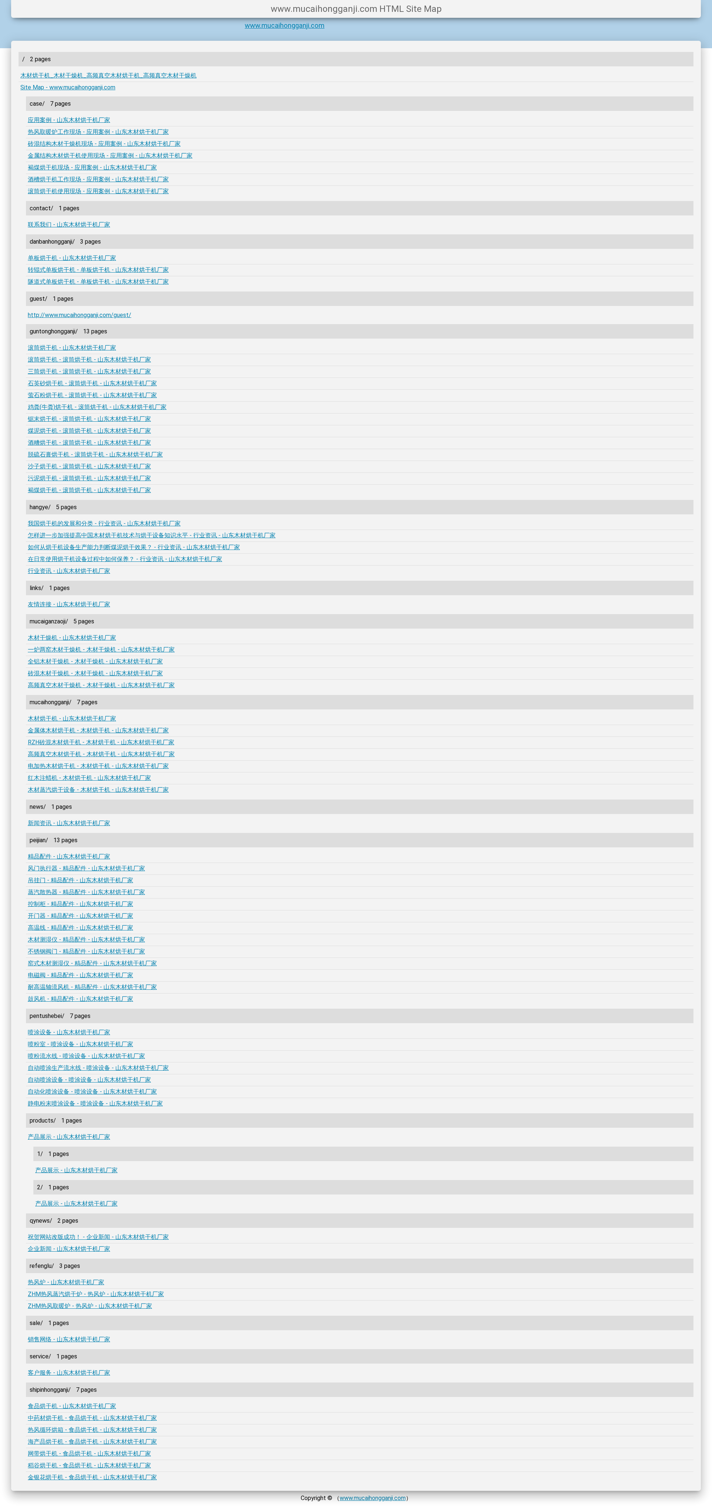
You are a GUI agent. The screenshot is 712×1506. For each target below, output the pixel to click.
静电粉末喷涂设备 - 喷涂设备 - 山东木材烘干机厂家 (95, 1103)
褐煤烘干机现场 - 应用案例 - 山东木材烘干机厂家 (92, 167)
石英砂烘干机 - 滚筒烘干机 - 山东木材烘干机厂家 (92, 383)
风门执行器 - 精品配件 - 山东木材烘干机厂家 (86, 868)
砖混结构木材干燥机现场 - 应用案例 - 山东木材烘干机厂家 (104, 143)
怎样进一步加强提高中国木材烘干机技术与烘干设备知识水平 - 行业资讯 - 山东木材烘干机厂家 (152, 535)
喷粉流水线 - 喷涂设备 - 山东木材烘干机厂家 (86, 1056)
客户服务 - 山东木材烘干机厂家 (69, 1372)
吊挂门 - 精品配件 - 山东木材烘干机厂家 (80, 880)
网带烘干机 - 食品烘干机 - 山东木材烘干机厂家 (89, 1453)
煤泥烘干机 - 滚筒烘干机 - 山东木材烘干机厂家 (89, 430)
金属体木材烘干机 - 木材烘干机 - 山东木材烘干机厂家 (98, 730)
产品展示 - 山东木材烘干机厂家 (69, 1136)
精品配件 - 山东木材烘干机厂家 (69, 856)
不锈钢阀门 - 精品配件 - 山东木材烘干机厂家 (86, 951)
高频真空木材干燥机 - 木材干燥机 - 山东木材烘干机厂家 (101, 685)
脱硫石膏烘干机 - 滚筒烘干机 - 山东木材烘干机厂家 (95, 454)
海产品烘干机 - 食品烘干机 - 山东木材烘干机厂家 (92, 1441)
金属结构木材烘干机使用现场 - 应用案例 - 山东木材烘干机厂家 (110, 155)
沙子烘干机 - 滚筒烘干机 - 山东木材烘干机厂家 (89, 466)
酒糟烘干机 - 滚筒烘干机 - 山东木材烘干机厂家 (89, 442)
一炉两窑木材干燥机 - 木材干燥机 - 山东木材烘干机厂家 (101, 649)
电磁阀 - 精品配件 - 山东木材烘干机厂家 (80, 975)
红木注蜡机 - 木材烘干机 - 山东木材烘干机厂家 (89, 777)
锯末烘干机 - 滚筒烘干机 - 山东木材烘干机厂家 (89, 418)
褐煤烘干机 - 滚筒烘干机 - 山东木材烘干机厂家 (89, 490)
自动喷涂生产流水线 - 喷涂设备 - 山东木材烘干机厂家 (98, 1067)
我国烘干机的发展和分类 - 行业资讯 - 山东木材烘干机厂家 (104, 523)
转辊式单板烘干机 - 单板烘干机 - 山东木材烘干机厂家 (98, 269)
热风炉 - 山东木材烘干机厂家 (66, 1282)
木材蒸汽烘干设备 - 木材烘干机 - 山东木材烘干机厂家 (98, 789)
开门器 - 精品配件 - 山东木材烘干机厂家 (80, 915)
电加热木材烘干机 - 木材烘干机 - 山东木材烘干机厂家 (98, 766)
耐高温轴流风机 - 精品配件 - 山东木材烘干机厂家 (92, 987)
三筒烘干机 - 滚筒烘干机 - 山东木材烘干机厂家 (89, 371)
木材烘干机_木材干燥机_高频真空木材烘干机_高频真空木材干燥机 (108, 75)
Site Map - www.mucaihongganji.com (67, 87)
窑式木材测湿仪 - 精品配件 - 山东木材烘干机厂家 (92, 963)
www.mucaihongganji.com (284, 26)
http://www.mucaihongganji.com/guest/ (79, 315)
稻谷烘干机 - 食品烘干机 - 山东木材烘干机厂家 (89, 1465)
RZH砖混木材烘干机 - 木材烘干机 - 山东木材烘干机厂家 (101, 742)
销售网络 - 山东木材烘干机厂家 (69, 1339)
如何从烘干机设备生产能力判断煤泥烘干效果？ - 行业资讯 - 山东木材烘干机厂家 (134, 547)
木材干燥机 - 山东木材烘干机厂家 (72, 637)
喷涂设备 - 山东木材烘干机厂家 (69, 1032)
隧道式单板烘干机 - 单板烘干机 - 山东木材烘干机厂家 (98, 281)
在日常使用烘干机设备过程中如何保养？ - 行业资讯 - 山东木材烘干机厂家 (125, 559)
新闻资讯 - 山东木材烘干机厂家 (69, 823)
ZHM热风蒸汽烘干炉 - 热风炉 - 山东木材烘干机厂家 (96, 1294)
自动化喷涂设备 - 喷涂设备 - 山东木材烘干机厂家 (92, 1091)
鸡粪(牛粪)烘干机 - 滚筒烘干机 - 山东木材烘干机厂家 (97, 407)
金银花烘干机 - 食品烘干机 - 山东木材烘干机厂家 (92, 1477)
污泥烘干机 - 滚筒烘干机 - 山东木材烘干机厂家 (89, 478)
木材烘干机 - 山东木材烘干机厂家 (72, 718)
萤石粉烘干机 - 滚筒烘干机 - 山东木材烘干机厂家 (92, 395)
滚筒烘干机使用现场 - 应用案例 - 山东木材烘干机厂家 (98, 191)
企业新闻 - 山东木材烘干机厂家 (69, 1248)
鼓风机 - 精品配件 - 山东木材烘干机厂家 (80, 998)
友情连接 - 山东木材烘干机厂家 (69, 604)
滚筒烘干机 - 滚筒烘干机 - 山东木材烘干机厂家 (89, 359)
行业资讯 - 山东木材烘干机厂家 (69, 570)
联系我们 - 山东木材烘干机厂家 (69, 224)
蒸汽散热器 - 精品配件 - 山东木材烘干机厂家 (86, 892)
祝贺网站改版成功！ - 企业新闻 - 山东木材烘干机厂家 (98, 1236)
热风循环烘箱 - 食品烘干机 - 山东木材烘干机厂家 (92, 1429)
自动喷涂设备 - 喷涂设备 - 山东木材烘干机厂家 (89, 1079)
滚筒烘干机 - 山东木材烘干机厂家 (72, 347)
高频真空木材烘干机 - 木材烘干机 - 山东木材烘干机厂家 (101, 754)
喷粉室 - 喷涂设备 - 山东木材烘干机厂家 (80, 1044)
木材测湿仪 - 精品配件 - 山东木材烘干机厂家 (86, 939)
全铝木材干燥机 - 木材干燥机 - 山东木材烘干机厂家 (95, 661)
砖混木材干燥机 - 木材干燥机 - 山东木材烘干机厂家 (95, 673)
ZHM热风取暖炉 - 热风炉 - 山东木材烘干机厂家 (90, 1305)
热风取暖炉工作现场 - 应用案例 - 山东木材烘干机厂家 (98, 131)
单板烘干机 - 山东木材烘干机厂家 (72, 257)
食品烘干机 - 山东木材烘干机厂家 (72, 1406)
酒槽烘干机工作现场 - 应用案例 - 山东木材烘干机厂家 (98, 179)
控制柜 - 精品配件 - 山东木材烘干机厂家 (80, 903)
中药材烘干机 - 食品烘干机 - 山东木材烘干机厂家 (92, 1417)
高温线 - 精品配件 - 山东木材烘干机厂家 (80, 927)
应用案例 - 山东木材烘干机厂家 (69, 119)
